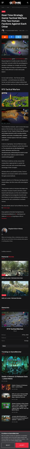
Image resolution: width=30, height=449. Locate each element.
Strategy (26, 340)
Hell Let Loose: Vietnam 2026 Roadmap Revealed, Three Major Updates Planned (20, 395)
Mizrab (15, 331)
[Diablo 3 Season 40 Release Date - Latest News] (6, 387)
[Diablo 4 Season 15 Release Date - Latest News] (15, 365)
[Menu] (3, 2)
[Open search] (27, 2)
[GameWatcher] (15, 2)
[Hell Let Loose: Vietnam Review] (15, 288)
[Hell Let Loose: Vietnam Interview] (15, 268)
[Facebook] (11, 36)
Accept (22, 445)
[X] (18, 36)
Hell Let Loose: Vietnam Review (11, 298)
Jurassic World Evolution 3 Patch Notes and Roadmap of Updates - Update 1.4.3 (20, 418)
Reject (8, 445)
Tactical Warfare (20, 58)
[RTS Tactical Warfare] (15, 319)
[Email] (25, 36)
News (3, 11)
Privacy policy (18, 440)
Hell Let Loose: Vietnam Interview (12, 278)
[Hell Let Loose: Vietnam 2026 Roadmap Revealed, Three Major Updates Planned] (6, 396)
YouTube (9, 216)
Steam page (6, 207)
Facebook (4, 218)
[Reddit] (5, 36)
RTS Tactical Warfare (15, 329)
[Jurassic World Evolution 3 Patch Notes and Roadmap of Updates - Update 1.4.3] (6, 419)
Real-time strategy (7, 58)
